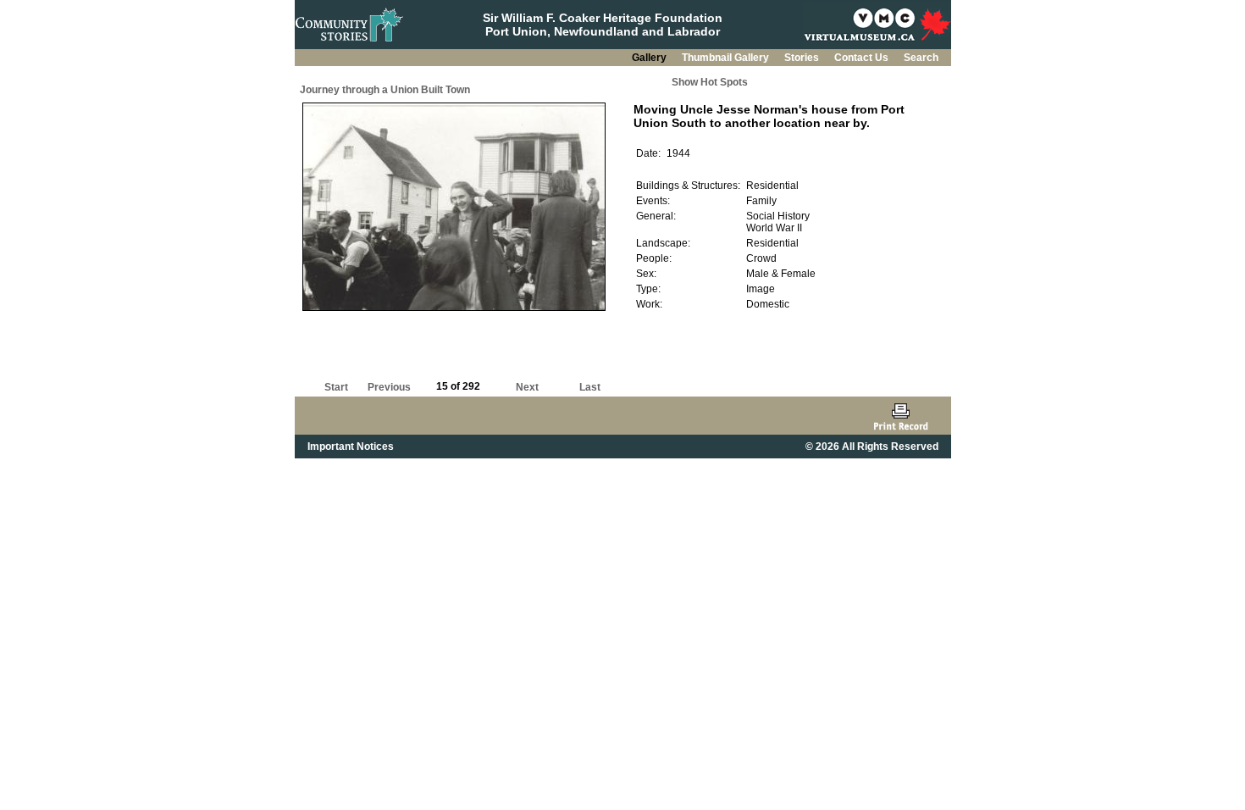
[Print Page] (900, 416)
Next (527, 387)
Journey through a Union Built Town (385, 90)
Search (921, 58)
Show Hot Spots (710, 82)
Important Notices (350, 446)
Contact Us (862, 58)
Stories (803, 58)
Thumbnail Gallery (727, 58)
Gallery (650, 58)
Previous (389, 387)
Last (589, 387)
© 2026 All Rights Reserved (871, 446)
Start (336, 387)
